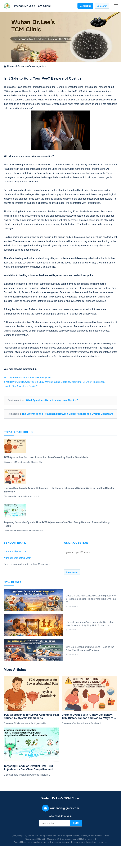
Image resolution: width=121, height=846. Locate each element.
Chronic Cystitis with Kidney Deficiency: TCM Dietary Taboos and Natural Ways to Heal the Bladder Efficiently (87, 716)
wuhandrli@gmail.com (15, 551)
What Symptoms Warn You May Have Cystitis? (28, 377)
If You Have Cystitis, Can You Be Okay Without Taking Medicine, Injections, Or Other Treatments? (54, 382)
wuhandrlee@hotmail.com (17, 558)
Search (103, 6)
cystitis (40, 66)
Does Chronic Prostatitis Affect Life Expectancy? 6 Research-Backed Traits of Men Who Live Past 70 (91, 599)
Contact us (85, 6)
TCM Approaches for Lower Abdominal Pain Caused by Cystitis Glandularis (31, 716)
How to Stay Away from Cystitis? (20, 386)
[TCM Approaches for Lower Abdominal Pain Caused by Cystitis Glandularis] (31, 693)
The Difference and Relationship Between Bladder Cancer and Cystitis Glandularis (67, 414)
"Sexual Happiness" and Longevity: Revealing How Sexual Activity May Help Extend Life (90, 624)
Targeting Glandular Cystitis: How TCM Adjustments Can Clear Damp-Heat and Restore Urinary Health (28, 767)
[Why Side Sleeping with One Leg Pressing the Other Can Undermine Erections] (33, 650)
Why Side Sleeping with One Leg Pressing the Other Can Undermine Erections (90, 648)
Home (10, 66)
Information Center (25, 66)
